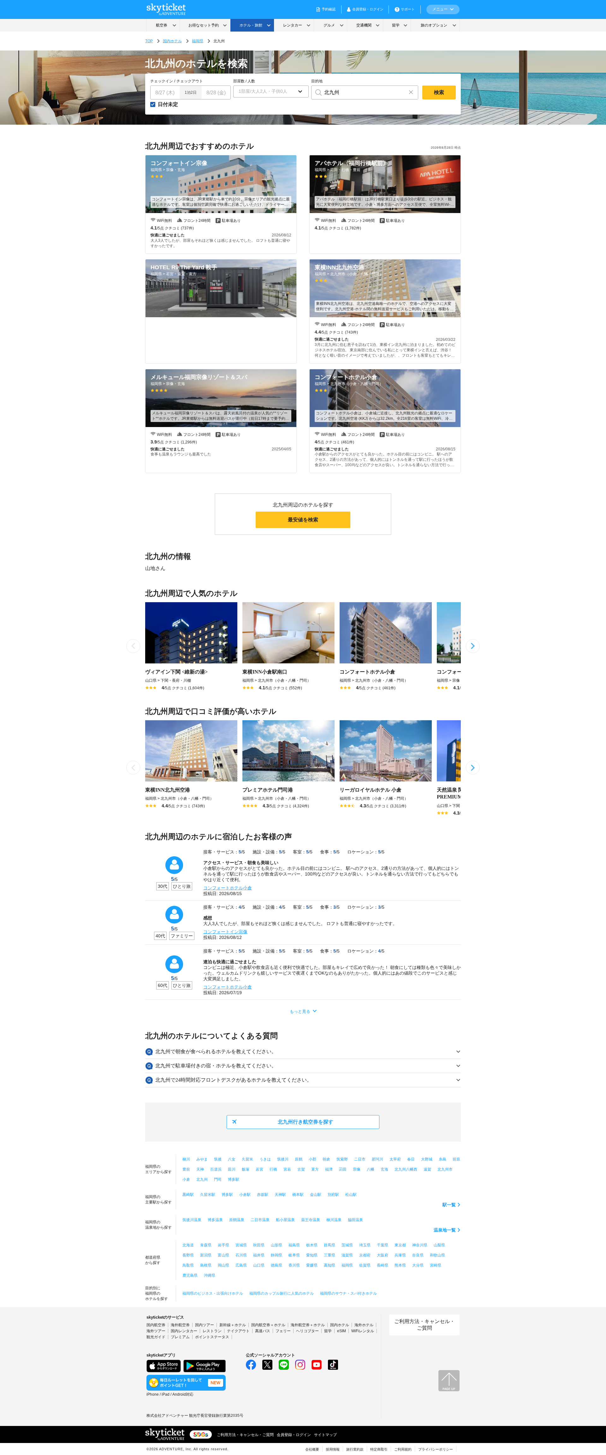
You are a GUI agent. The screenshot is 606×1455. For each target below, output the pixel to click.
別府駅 (333, 1194)
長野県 (188, 1255)
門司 (218, 1179)
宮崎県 (435, 1265)
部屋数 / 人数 (244, 81)
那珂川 (377, 1159)
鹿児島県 (190, 1275)
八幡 (370, 1169)
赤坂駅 (262, 1194)
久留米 (247, 1159)
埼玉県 (365, 1245)
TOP (149, 41)
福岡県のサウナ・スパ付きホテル (348, 1293)
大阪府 (382, 1255)
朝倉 (326, 1159)
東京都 (400, 1245)
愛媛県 (312, 1265)
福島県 (294, 1245)
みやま (202, 1159)
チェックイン (161, 81)
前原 (456, 1159)
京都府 (365, 1255)
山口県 (258, 1265)
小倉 (186, 1179)
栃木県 (312, 1245)
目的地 (317, 81)
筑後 (218, 1159)
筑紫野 (342, 1159)
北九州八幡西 (406, 1169)
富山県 (223, 1255)
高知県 (329, 1265)
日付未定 (168, 104)
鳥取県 (188, 1265)
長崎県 (382, 1265)
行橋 (273, 1169)
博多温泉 (215, 1220)
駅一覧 (449, 1204)
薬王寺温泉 (310, 1220)
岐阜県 (294, 1255)
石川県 (241, 1255)
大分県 (418, 1265)
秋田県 (258, 1245)
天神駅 (280, 1194)
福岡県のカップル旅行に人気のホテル (281, 1293)
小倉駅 (245, 1194)
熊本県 (400, 1265)
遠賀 (427, 1169)
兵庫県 (400, 1255)
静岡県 (276, 1255)
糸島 (442, 1159)
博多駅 (233, 1179)
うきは (265, 1159)
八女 (231, 1159)
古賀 (301, 1169)
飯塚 (245, 1169)
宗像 (356, 1169)
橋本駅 (298, 1194)
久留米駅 (207, 1194)
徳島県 (276, 1265)
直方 (315, 1169)
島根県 (205, 1265)
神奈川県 (419, 1245)
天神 (200, 1169)
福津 (329, 1169)
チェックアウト (189, 81)
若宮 (259, 1169)
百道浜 (216, 1169)
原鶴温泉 (236, 1220)
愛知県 (312, 1255)
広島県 (241, 1265)
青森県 (205, 1245)
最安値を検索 (303, 519)
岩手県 (223, 1245)
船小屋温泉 (285, 1220)
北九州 (202, 1179)
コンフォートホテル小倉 (227, 887)
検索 (439, 92)
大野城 (426, 1159)
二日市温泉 (260, 1220)
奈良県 (418, 1255)
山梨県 (439, 1245)
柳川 (186, 1159)
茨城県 (347, 1245)
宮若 (287, 1169)
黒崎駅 (188, 1194)
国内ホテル (172, 41)
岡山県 (223, 1265)
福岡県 (197, 41)
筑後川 (282, 1159)
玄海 (384, 1169)
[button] (271, 91)
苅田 (343, 1169)
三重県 (329, 1255)
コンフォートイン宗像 (225, 931)
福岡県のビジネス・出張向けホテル (212, 1293)
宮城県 (241, 1245)
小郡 (312, 1159)
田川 (231, 1169)
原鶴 (298, 1159)
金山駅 (315, 1194)
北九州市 (445, 1169)
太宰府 (395, 1159)
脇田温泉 (355, 1220)
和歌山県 (437, 1255)
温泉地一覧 (445, 1229)
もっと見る (300, 1011)
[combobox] (358, 92)
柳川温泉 (334, 1220)
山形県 (276, 1245)
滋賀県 (347, 1255)
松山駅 (351, 1194)
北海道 (188, 1245)
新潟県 (205, 1255)
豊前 (186, 1169)
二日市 (359, 1159)
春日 (411, 1159)
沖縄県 (209, 1275)
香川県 (294, 1265)
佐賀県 (365, 1265)
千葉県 (382, 1245)
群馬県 (329, 1245)
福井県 (258, 1255)
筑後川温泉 (191, 1220)
